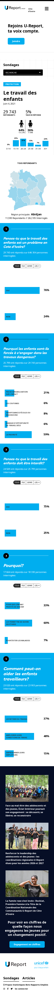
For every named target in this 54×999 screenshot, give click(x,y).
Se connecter (21, 988)
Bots (28, 984)
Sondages (11, 978)
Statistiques (19, 984)
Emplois (44, 984)
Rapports (35, 984)
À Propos (7, 984)
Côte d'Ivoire (31, 10)
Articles (28, 978)
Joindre (16, 41)
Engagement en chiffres (27, 944)
